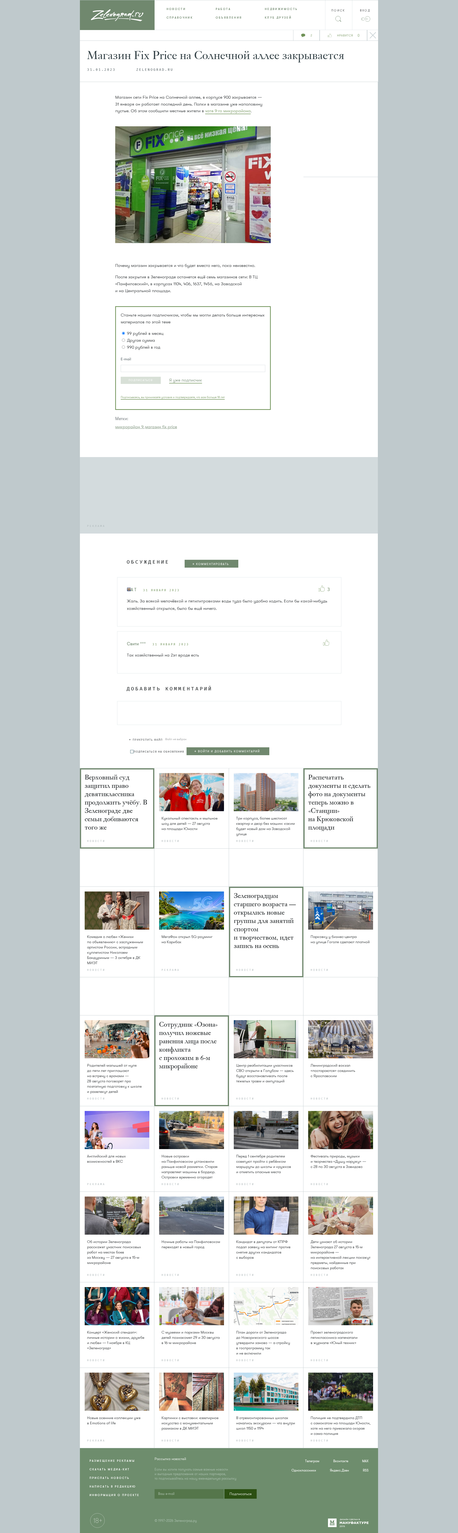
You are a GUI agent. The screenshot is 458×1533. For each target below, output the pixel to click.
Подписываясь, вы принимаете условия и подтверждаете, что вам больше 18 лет (173, 397)
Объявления (229, 18)
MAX (365, 1461)
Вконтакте (340, 1461)
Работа (223, 9)
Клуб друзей (278, 18)
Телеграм (312, 1461)
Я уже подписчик (185, 380)
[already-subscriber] (185, 380)
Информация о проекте (114, 1495)
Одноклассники (303, 1470)
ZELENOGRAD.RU (154, 69)
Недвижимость (281, 9)
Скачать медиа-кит (109, 1469)
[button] (141, 380)
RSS (366, 1470)
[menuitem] (179, 9)
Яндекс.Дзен (339, 1470)
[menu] (229, 13)
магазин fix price (161, 427)
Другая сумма (141, 340)
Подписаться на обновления (159, 751)
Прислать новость (109, 1478)
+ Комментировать (210, 564)
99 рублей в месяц (145, 333)
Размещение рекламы (112, 1461)
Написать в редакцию (112, 1486)
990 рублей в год (143, 347)
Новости (176, 9)
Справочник (180, 18)
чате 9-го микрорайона (228, 111)
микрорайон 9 (129, 427)
